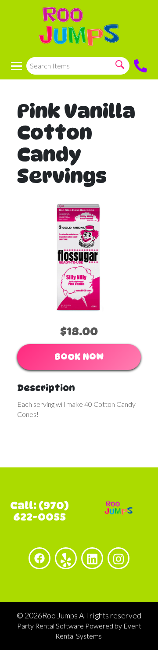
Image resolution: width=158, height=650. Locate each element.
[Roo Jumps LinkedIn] (92, 558)
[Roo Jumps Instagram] (118, 558)
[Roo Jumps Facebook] (39, 558)
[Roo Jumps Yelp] (66, 558)
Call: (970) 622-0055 (39, 511)
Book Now (79, 357)
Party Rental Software (50, 625)
